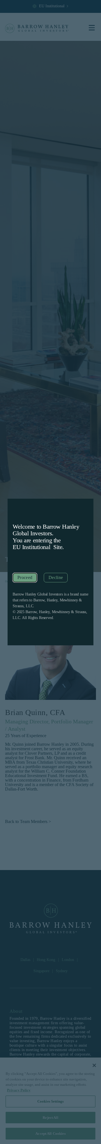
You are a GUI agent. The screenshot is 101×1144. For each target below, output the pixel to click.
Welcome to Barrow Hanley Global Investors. (46, 530)
